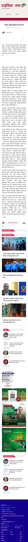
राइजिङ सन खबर (9, 32)
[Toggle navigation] (2, 19)
